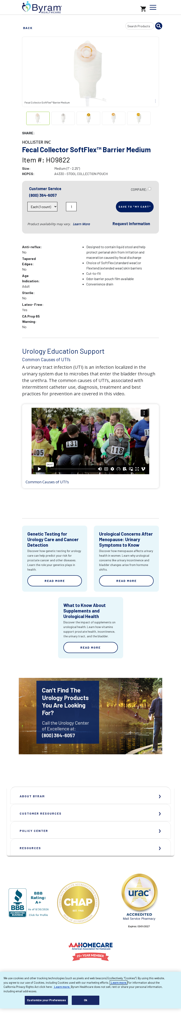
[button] (62, 208)
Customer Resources (41, 813)
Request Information (131, 223)
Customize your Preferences (46, 1000)
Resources (30, 848)
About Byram (32, 796)
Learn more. (118, 982)
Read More (55, 581)
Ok (85, 1000)
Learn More (81, 224)
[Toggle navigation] (153, 7)
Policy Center (34, 831)
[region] (90, 990)
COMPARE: (139, 189)
